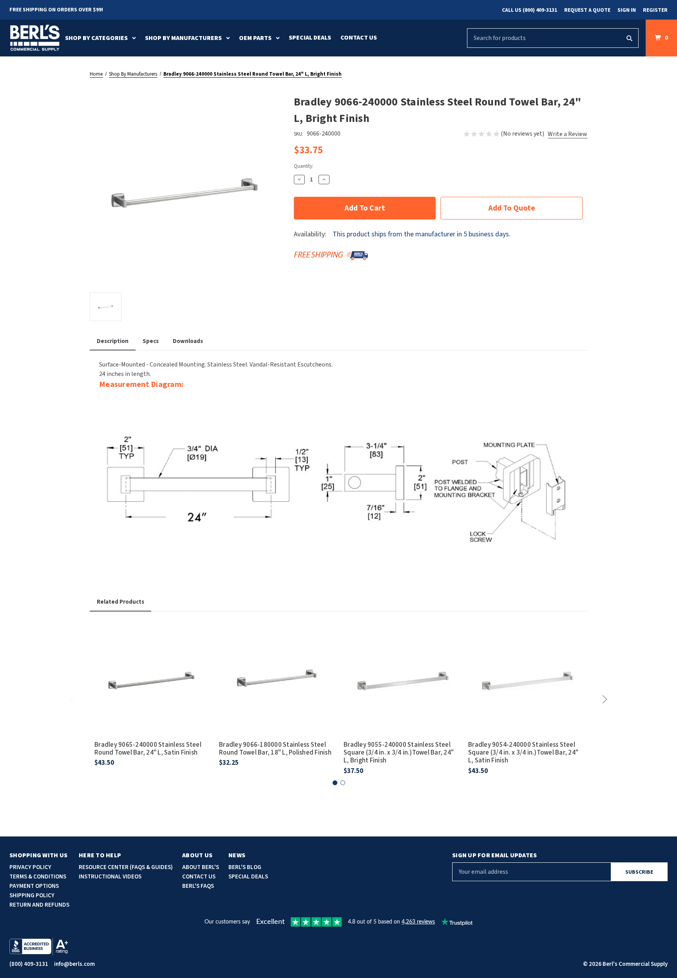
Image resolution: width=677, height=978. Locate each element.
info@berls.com (74, 964)
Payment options (34, 886)
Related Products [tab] (120, 602)
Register (655, 10)
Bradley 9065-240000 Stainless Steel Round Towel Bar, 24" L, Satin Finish (147, 749)
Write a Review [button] (567, 134)
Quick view (152, 667)
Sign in (626, 10)
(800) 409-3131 (28, 964)
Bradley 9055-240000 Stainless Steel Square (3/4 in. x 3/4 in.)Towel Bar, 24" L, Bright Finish (399, 753)
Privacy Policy (30, 867)
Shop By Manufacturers (183, 38)
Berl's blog (244, 867)
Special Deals (310, 37)
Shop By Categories (96, 38)
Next (603, 699)
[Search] (629, 38)
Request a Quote (587, 10)
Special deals (248, 877)
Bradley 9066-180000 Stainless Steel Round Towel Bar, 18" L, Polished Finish (275, 749)
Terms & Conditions (37, 877)
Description (113, 341)
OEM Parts (255, 38)
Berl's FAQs (198, 886)
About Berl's (200, 867)
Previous (74, 699)
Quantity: (303, 166)
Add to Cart (152, 689)
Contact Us (358, 37)
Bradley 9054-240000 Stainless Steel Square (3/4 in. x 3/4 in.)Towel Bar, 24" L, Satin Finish (523, 753)
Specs (151, 341)
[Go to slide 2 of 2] (342, 782)
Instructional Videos (110, 877)
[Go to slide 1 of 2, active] (335, 782)
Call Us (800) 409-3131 (529, 10)
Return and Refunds (39, 905)
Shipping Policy (31, 895)
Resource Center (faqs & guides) (126, 867)
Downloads (188, 341)
